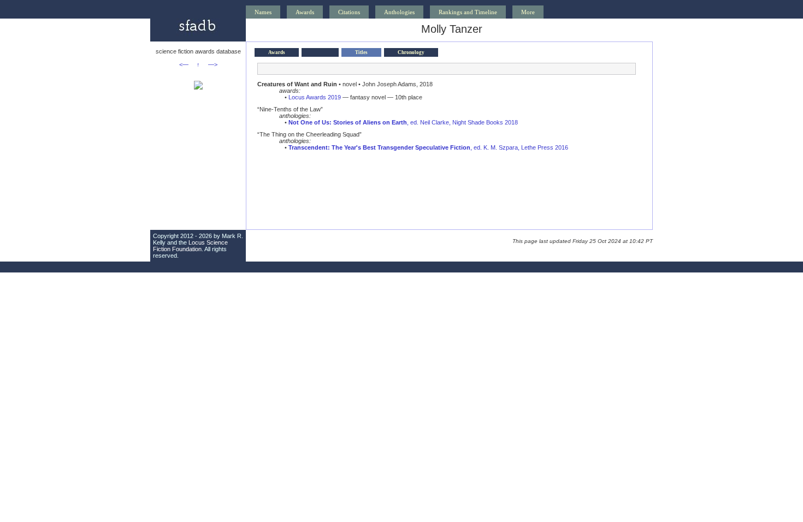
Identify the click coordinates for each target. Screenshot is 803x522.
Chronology (411, 52)
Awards (305, 12)
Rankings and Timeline (468, 12)
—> (212, 64)
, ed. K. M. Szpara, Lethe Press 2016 (428, 147)
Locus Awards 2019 (314, 97)
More (528, 12)
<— (183, 64)
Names (263, 12)
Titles (361, 52)
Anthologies (399, 12)
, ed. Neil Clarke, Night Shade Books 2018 (403, 122)
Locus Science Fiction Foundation (190, 245)
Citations (349, 12)
